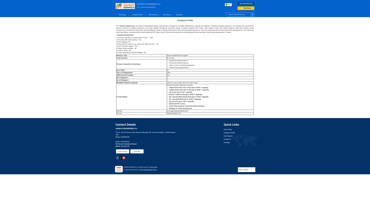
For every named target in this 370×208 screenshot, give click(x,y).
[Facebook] (117, 159)
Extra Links (166, 15)
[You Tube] (123, 159)
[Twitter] (120, 159)
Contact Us (179, 15)
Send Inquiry (247, 8)
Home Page (122, 15)
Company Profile (137, 15)
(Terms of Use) (153, 167)
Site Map (227, 142)
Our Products (153, 15)
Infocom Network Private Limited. (148, 169)
